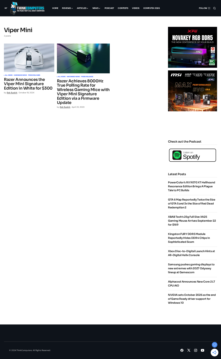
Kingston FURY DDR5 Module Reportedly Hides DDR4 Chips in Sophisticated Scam (189, 238)
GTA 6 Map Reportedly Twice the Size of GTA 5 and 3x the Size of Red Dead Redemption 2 (191, 203)
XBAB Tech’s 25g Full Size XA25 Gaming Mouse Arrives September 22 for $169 (192, 220)
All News (8, 75)
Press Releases (34, 75)
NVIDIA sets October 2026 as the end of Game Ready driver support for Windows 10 (192, 298)
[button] (6, 8)
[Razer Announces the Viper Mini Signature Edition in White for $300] (29, 58)
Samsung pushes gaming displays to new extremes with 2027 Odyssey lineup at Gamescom (191, 268)
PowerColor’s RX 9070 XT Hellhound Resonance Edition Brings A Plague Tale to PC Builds (191, 186)
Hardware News (20, 75)
